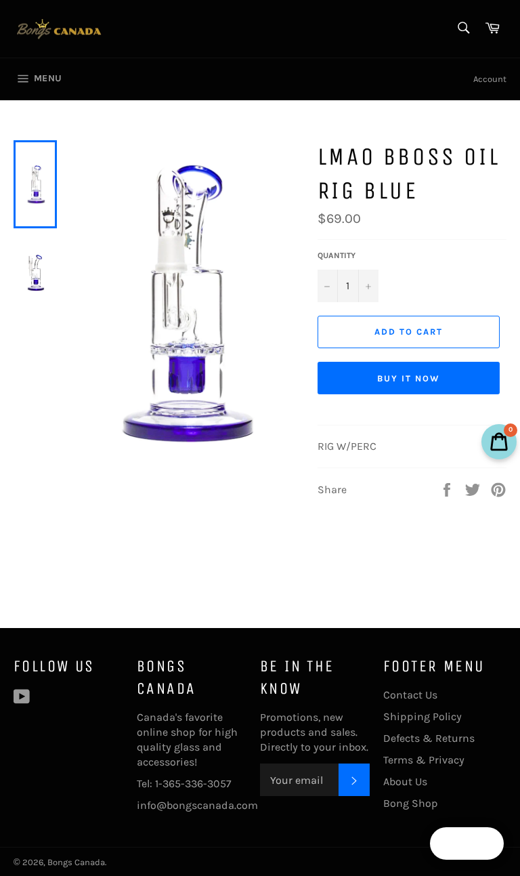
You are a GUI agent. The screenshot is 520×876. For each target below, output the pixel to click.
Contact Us (410, 694)
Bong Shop (410, 803)
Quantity (336, 255)
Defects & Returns (429, 738)
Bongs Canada (76, 862)
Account (489, 79)
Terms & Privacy (423, 759)
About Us (405, 781)
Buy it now (408, 378)
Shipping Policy (422, 716)
